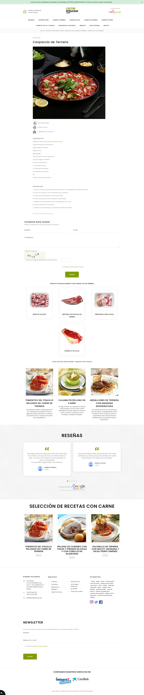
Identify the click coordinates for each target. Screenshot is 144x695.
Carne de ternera (59, 20)
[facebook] (100, 602)
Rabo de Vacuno (39, 314)
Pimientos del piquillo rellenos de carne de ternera (39, 403)
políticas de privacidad (40, 646)
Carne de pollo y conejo (45, 25)
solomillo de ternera (44, 141)
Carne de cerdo (107, 20)
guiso (99, 587)
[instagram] (91, 602)
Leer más (39, 555)
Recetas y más (75, 581)
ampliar (92, 597)
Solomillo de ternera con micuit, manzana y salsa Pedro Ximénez (105, 549)
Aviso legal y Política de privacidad (75, 586)
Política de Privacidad (86, 691)
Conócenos (54, 584)
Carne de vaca (74, 20)
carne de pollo (110, 581)
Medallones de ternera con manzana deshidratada (104, 403)
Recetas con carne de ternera (76, 30)
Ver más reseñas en (65, 487)
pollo (100, 585)
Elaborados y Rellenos (67, 25)
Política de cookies (77, 591)
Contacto (54, 581)
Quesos (106, 25)
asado (98, 581)
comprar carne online (106, 583)
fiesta (93, 581)
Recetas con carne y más (55, 30)
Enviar (30, 656)
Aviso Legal (55, 691)
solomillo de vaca (57, 141)
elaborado (93, 587)
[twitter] (96, 602)
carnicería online (101, 589)
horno (102, 581)
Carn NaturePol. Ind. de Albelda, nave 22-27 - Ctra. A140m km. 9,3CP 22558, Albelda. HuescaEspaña (35, 585)
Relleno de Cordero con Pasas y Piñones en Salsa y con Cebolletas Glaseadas (72, 550)
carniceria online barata (104, 595)
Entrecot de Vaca (72, 351)
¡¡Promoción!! (43, 20)
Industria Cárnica (56, 592)
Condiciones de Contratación (69, 691)
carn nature (93, 585)
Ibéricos (83, 25)
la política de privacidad (76, 267)
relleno (105, 585)
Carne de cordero (91, 20)
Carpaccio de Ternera (96, 30)
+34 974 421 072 (31, 592)
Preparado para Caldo (104, 314)
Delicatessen (95, 25)
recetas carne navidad (97, 593)
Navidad (31, 20)
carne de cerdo (94, 583)
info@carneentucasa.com (34, 598)
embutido (111, 585)
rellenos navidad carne (103, 591)
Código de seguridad (30, 251)
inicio (42, 30)
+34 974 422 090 (31, 594)
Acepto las (37, 646)
